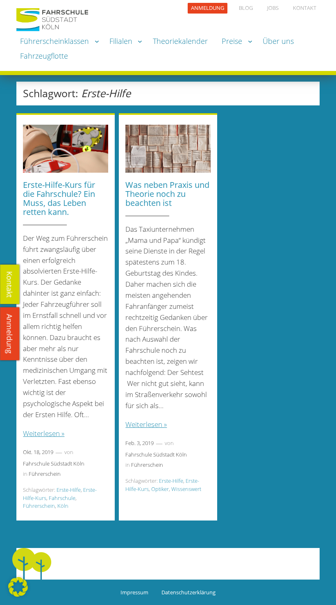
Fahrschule (62, 498)
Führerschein (45, 473)
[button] (18, 587)
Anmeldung (10, 334)
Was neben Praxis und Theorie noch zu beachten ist (167, 194)
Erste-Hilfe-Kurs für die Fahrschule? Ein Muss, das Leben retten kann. (59, 198)
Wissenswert (186, 489)
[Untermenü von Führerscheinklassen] (97, 41)
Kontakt (10, 284)
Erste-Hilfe (69, 489)
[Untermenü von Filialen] (140, 41)
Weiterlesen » (43, 433)
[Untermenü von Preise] (250, 41)
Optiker (160, 489)
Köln (62, 505)
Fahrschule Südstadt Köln (53, 463)
